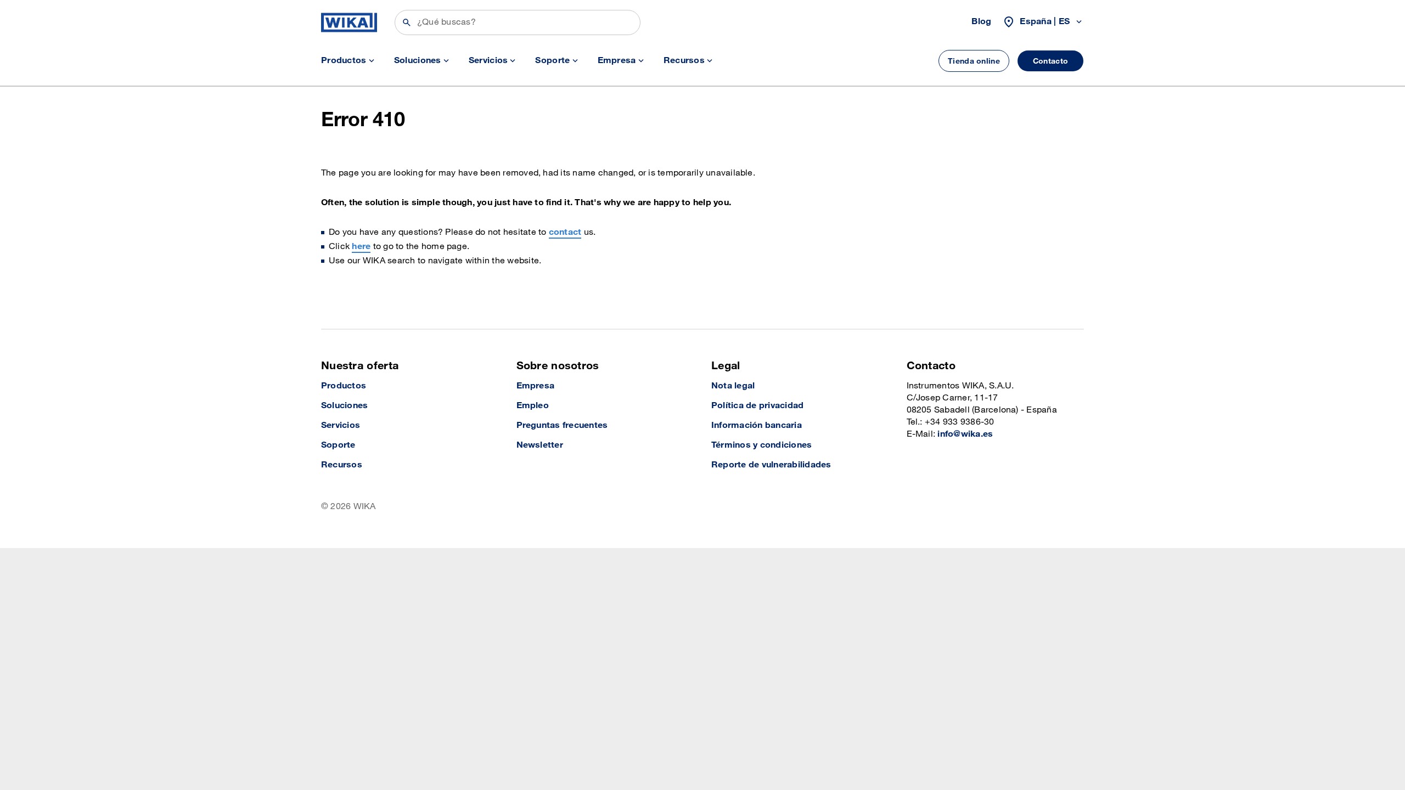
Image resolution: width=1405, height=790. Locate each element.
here (361, 246)
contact (565, 232)
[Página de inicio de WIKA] (349, 22)
